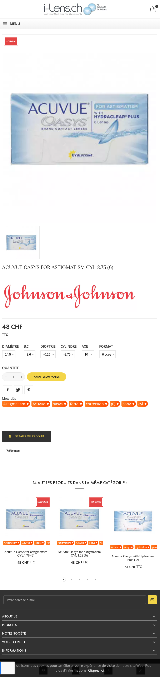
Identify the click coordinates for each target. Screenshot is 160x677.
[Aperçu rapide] (25, 527)
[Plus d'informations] (34, 527)
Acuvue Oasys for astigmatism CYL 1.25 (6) (79, 553)
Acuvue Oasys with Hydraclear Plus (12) (133, 558)
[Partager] (7, 390)
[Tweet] (18, 390)
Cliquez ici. (96, 670)
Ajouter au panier (47, 376)
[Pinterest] (28, 390)
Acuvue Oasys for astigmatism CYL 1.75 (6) (25, 553)
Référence (13, 450)
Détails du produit (29, 436)
